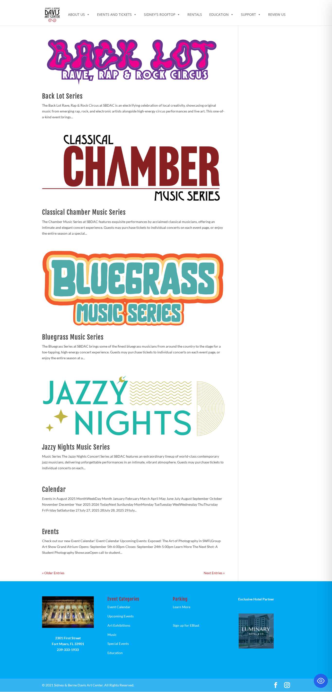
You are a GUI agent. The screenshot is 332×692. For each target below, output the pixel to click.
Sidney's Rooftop (159, 14)
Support (248, 14)
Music (112, 634)
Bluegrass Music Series (73, 337)
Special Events (118, 643)
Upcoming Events (120, 616)
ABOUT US (76, 14)
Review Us (277, 14)
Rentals (194, 14)
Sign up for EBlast (186, 625)
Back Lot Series (62, 96)
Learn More (181, 607)
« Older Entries (53, 573)
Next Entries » (214, 573)
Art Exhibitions (118, 625)
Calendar (54, 489)
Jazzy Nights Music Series (76, 447)
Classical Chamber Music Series (84, 212)
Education (219, 14)
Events (50, 532)
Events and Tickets (114, 14)
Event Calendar (119, 607)
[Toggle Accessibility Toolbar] (320, 680)
